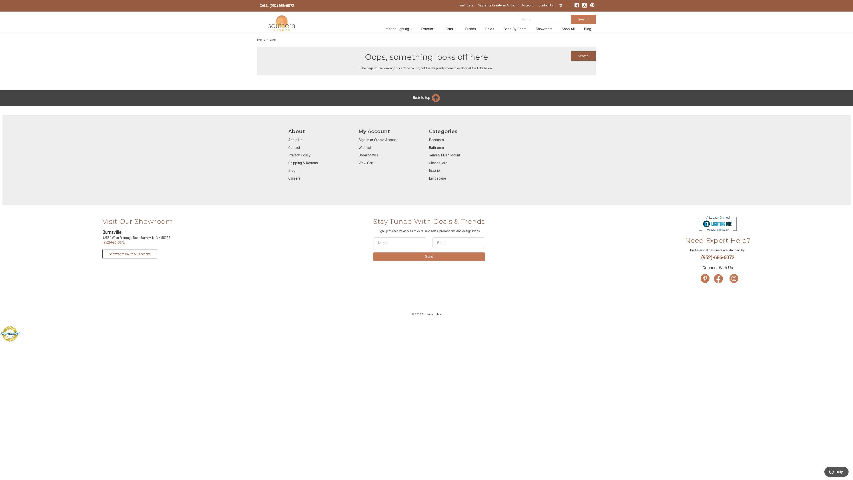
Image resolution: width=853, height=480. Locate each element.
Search (583, 19)
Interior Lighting (397, 29)
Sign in (483, 5)
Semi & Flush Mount (444, 155)
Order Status (368, 155)
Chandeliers (438, 163)
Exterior (427, 29)
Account (528, 5)
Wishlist (365, 148)
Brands (470, 29)
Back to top (422, 98)
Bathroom (436, 148)
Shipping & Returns (303, 163)
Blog (587, 29)
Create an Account (505, 5)
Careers (294, 178)
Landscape (437, 178)
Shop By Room (515, 29)
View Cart (366, 163)
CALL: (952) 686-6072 (277, 6)
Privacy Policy (299, 155)
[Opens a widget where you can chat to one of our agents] (836, 472)
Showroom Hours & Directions (130, 254)
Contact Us (546, 5)
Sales (489, 29)
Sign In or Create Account (378, 140)
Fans (449, 29)
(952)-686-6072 (113, 242)
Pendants (436, 140)
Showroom (544, 29)
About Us (295, 140)
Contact (294, 148)
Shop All (568, 29)
